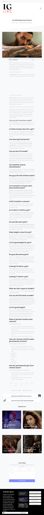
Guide (16, 22)
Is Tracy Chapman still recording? (30, 450)
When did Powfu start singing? (9, 425)
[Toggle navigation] (40, 8)
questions (21, 385)
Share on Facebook (17, 390)
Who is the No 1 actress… (31, 426)
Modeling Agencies (35, 498)
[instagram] (9, 1)
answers (16, 382)
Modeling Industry (35, 500)
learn (11, 385)
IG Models (31, 382)
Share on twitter (28, 390)
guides (26, 382)
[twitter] (7, 1)
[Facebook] (3, 1)
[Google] (5, 1)
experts (21, 382)
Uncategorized (35, 503)
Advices (11, 382)
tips (26, 385)
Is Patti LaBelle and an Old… (10, 451)
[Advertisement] (22, 86)
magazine (15, 385)
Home (12, 22)
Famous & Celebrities (35, 492)
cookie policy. (23, 512)
